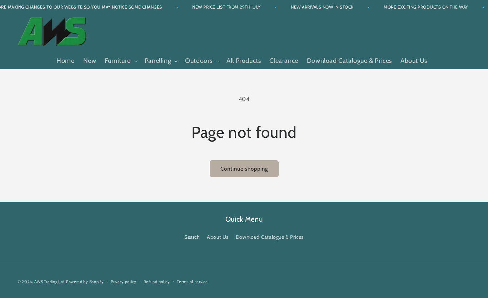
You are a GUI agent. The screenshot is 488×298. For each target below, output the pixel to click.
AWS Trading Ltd (49, 281)
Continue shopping (244, 169)
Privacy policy (123, 281)
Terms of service (192, 281)
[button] (120, 60)
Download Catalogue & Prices (270, 237)
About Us (218, 237)
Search (192, 237)
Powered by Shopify (85, 281)
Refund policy (157, 281)
